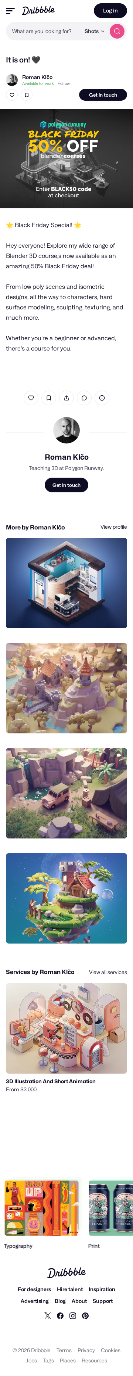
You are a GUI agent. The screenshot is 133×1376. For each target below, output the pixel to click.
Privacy (86, 1350)
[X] (47, 1315)
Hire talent (70, 1289)
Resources (94, 1360)
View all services (108, 972)
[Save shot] (27, 95)
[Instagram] (72, 1315)
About (79, 1301)
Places (68, 1360)
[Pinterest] (85, 1315)
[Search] (117, 31)
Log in (110, 10)
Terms (64, 1350)
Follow (64, 83)
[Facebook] (60, 1315)
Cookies (110, 1350)
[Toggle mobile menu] (10, 11)
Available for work (38, 83)
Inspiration (102, 1289)
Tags (48, 1360)
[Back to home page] (38, 10)
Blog (60, 1301)
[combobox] (43, 31)
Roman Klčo (37, 77)
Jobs (31, 1360)
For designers (34, 1289)
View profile (113, 527)
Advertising (35, 1301)
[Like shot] (12, 95)
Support (103, 1301)
